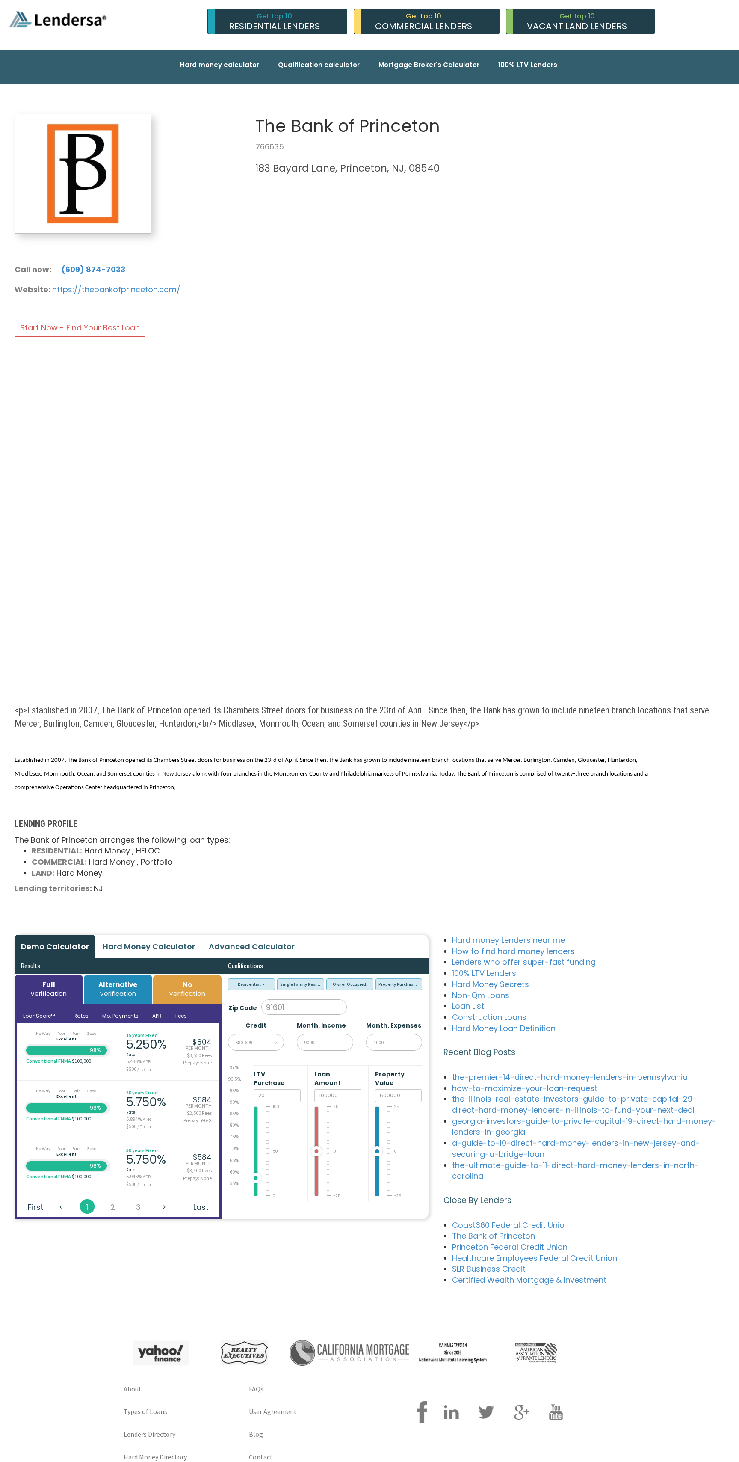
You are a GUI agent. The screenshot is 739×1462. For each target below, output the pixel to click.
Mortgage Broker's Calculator (428, 64)
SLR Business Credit (489, 1268)
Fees (181, 1015)
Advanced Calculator (252, 946)
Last (201, 1207)
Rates (81, 1015)
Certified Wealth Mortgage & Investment (529, 1280)
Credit (255, 1025)
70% (234, 1148)
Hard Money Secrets (490, 984)
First (36, 1207)
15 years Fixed (142, 1035)
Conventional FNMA (48, 1061)
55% (234, 1183)
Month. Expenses (393, 1025)
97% (234, 1067)
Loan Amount (328, 1078)
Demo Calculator (55, 946)
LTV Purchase (270, 1078)
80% (234, 1125)
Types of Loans (145, 1411)
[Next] (164, 1206)
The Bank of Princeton (493, 1235)
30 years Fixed (142, 1092)
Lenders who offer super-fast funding (524, 962)
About (133, 1389)
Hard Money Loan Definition (504, 1028)
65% (234, 1160)
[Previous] (61, 1206)
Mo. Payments (120, 1015)
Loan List (468, 1006)
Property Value (390, 1078)
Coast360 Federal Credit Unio (508, 1225)
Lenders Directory (149, 1434)
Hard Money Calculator (149, 946)
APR (157, 1015)
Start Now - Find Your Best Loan (80, 327)
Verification (48, 989)
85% (234, 1113)
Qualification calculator (319, 64)
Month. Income (321, 1025)
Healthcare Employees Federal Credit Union (534, 1258)
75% (234, 1136)
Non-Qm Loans (480, 995)
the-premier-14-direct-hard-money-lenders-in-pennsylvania (570, 1077)
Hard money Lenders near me (508, 940)
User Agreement (273, 1411)
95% (234, 1090)
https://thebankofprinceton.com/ (116, 289)
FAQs (256, 1389)
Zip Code (242, 1008)
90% (234, 1102)
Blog (256, 1434)
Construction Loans (489, 1017)
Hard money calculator (219, 64)
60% (234, 1171)
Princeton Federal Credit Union (510, 1247)
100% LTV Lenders (527, 64)
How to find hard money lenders (513, 951)
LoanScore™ (39, 1015)
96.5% (234, 1079)
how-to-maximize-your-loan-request (524, 1088)
